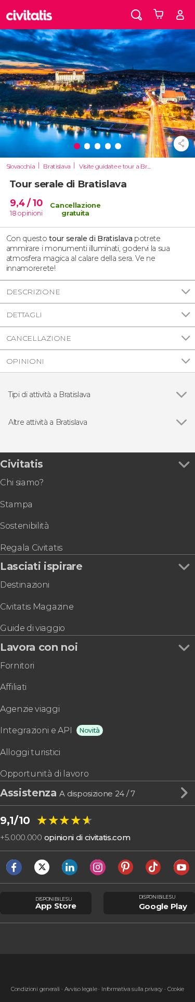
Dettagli (24, 314)
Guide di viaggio (32, 628)
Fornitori (17, 666)
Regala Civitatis (31, 548)
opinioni (30, 213)
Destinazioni (24, 585)
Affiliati (13, 687)
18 (13, 213)
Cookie (175, 989)
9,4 (26, 202)
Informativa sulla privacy (132, 989)
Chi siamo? (22, 482)
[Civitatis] (29, 14)
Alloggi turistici (30, 752)
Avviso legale (80, 989)
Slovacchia (20, 166)
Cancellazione (38, 338)
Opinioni (25, 361)
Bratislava (57, 166)
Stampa (16, 504)
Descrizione (33, 291)
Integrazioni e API (36, 730)
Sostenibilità (24, 526)
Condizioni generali (35, 989)
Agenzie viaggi (30, 709)
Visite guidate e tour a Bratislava (116, 166)
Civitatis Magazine (36, 607)
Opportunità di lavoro (44, 774)
